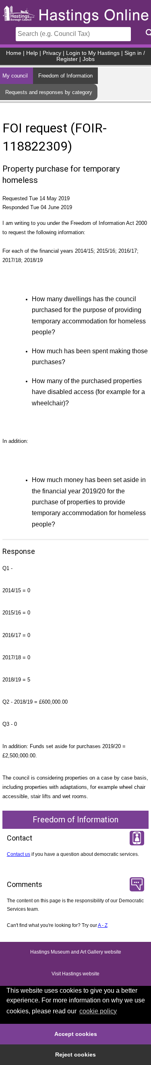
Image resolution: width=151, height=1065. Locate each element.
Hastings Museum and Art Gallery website (75, 952)
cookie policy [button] (98, 1011)
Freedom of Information (65, 76)
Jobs (89, 59)
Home (13, 53)
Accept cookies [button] (75, 1034)
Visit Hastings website (75, 974)
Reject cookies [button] (75, 1054)
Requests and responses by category (48, 92)
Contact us (18, 854)
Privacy (52, 53)
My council (15, 76)
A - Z (103, 925)
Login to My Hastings (93, 53)
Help (32, 53)
